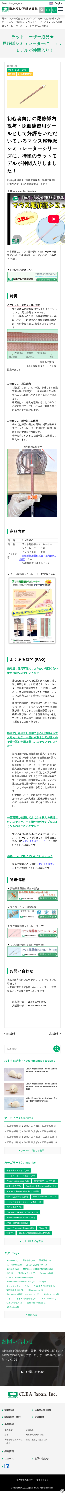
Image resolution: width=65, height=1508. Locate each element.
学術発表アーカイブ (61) (17, 1170)
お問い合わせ (35, 1372)
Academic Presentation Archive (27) (22, 1191)
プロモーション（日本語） (18, 70)
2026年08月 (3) (14, 1126)
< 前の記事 (10, 1033)
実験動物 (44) (28, 1260)
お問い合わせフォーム (34, 841)
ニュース (9, 1458)
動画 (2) (10, 1233)
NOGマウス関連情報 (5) (45, 1286)
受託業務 (39, 1417)
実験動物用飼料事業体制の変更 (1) (34, 1233)
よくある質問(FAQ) (25, 74)
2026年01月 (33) (32, 1137)
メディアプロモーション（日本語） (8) (24, 1202)
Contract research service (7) (19, 1277)
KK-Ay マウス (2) (51, 1294)
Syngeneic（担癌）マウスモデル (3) (22, 1294)
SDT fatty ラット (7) (27, 1273)
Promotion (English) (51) (17, 1181)
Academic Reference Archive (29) (41, 1186)
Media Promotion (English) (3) (20, 1228)
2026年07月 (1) (31, 1126)
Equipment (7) (46, 1273)
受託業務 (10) (12, 1269)
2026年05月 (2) (14, 1131)
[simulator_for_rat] (32, 644)
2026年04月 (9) (31, 1131)
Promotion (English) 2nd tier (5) (20, 1217)
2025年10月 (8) (31, 1142)
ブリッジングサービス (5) (18, 1286)
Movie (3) (43, 1228)
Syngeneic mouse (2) (36, 1303)
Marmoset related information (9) (38, 1269)
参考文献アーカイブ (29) (45, 1181)
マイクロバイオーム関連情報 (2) (21, 1298)
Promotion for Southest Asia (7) (20, 1281)
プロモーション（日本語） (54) (20, 1176)
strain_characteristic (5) (17, 1223)
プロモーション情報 (43, 18)
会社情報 (9, 1424)
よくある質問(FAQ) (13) (37, 1265)
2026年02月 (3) (14, 1137)
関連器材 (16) (45, 1260)
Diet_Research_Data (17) (44, 1197)
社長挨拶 (8, 1430)
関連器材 (11, 74)
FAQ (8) (9, 1273)
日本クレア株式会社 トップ (16, 18)
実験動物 (9, 1410)
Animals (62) (12, 1260)
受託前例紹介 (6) (14, 1207)
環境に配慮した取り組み (37, 1439)
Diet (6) (42, 1281)
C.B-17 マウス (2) (14, 1303)
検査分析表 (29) (13, 1186)
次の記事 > (55, 1033)
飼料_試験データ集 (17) (17, 1197)
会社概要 (30, 1430)
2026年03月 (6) (49, 1131)
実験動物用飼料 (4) (15, 1290)
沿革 (6, 1434)
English (59, 3)
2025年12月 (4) (50, 1137)
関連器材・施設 (12, 1417)
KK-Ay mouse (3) (35, 1290)
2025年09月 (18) (49, 1142)
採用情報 (9, 1451)
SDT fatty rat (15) (14, 1265)
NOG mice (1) (12, 1307)
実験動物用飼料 (43, 1410)
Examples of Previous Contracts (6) (22, 1212)
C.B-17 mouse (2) (48, 1298)
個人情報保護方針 (24, 1480)
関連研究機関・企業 (35, 1434)
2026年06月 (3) (49, 1126)
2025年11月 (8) (14, 1142)
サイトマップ (42, 1480)
